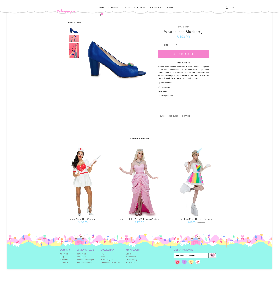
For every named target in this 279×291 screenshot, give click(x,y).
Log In (128, 254)
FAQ (102, 254)
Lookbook (64, 262)
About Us (64, 254)
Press (103, 257)
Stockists (64, 260)
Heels (78, 23)
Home (71, 23)
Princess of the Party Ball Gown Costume (139, 219)
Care (162, 116)
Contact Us (81, 254)
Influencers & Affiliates (110, 262)
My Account (131, 257)
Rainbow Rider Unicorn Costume (196, 219)
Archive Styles (106, 260)
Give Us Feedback (84, 262)
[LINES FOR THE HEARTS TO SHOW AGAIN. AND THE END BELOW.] (83, 180)
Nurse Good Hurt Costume (83, 219)
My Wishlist (131, 262)
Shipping (186, 116)
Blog (62, 257)
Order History (131, 260)
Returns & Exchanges (85, 260)
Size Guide (173, 116)
